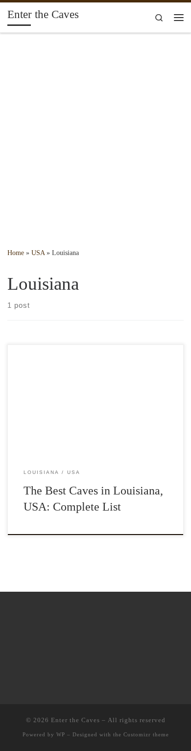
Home (15, 253)
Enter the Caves (75, 720)
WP (60, 734)
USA (38, 253)
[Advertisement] (95, 133)
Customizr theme (146, 734)
